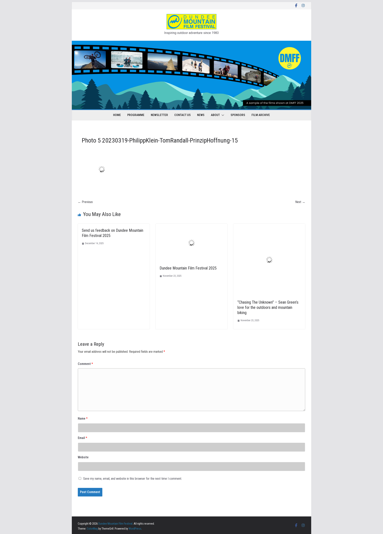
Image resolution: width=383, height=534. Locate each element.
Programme (135, 115)
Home (117, 115)
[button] (222, 115)
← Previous (85, 202)
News (200, 115)
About (215, 115)
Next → (300, 202)
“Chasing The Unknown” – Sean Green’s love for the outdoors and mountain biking (267, 307)
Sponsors (238, 115)
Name (83, 418)
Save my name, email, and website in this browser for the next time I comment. (132, 479)
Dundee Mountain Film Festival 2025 (188, 268)
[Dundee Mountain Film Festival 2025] (191, 226)
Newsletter (159, 115)
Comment (85, 364)
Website (83, 457)
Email (82, 438)
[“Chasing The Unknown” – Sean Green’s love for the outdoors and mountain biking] (269, 226)
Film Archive (261, 115)
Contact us (182, 115)
